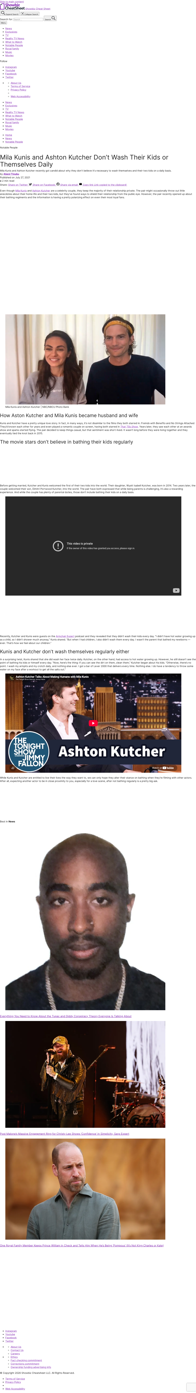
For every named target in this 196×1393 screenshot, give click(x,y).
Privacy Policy (18, 89)
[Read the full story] (85, 1009)
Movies (9, 55)
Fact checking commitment (26, 1360)
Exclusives (11, 31)
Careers (15, 1353)
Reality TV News (14, 38)
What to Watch (13, 41)
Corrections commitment (25, 1363)
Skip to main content (12, 1)
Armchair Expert (65, 636)
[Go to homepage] (12, 1325)
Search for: (6, 19)
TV (7, 35)
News (8, 28)
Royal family (12, 48)
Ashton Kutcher (41, 190)
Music (8, 52)
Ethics (14, 1356)
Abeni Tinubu (11, 173)
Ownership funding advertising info (31, 1367)
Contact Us (17, 1350)
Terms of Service (20, 86)
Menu (3, 23)
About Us (16, 82)
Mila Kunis (21, 190)
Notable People (14, 45)
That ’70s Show (129, 426)
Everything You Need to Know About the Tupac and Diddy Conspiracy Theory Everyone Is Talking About (65, 1016)
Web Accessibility (20, 96)
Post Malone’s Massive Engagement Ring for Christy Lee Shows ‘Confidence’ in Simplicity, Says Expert (64, 1133)
